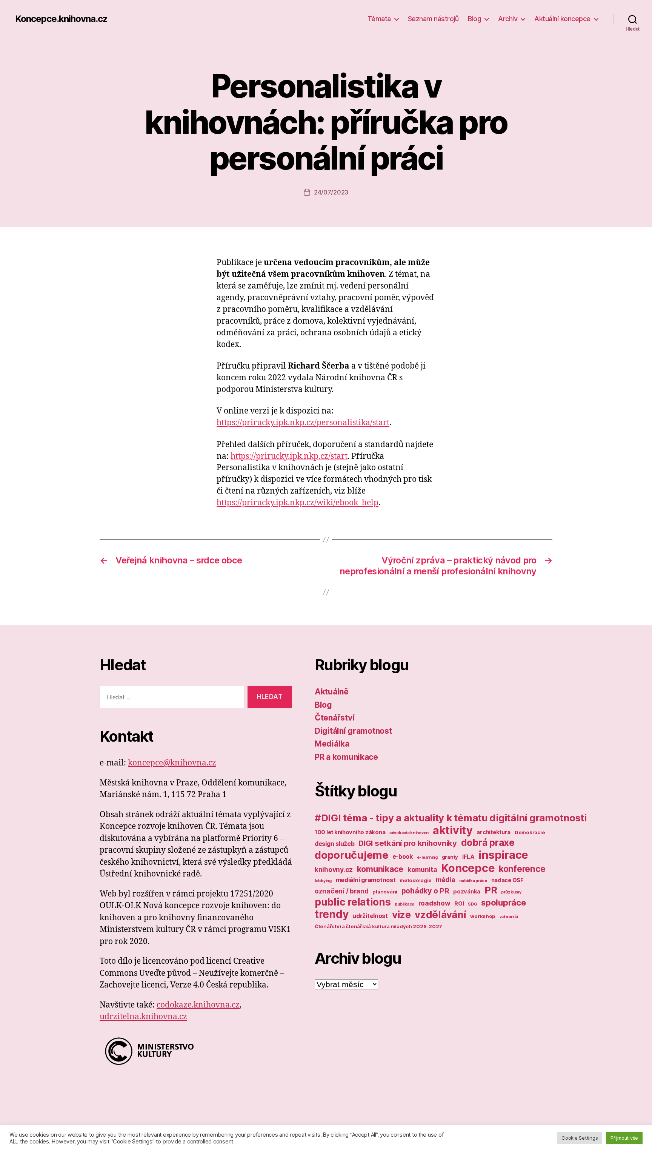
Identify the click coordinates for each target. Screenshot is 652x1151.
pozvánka (466, 891)
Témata (379, 19)
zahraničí (509, 916)
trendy (331, 914)
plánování (384, 892)
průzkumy (511, 892)
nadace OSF (507, 880)
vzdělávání (440, 914)
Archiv (507, 19)
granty (450, 857)
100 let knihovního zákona (350, 832)
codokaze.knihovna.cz (198, 1005)
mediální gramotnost (366, 880)
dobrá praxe (488, 842)
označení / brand (342, 891)
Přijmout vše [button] (624, 1138)
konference (522, 869)
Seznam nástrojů (433, 19)
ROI (459, 903)
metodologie (416, 880)
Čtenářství (334, 717)
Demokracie (530, 832)
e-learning (427, 857)
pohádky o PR (425, 890)
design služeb (335, 843)
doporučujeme (351, 855)
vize (401, 914)
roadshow (434, 903)
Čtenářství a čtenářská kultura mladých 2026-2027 (378, 926)
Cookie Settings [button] (579, 1138)
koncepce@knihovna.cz (172, 763)
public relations (353, 902)
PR (490, 890)
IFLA (468, 856)
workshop (482, 916)
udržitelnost (370, 916)
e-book (402, 856)
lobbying (323, 880)
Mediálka (332, 743)
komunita (422, 869)
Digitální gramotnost (353, 731)
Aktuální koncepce (562, 19)
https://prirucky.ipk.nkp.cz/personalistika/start (303, 423)
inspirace (503, 854)
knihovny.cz (334, 869)
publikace (404, 904)
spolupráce (503, 902)
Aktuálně (332, 691)
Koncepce (468, 868)
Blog (474, 19)
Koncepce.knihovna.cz (61, 18)
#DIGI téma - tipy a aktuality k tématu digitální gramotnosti (451, 818)
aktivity (453, 830)
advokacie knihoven (409, 832)
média (445, 880)
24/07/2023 (331, 192)
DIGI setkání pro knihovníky (407, 843)
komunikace (380, 869)
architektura (494, 832)
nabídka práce (473, 880)
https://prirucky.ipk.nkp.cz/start (289, 456)
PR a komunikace (346, 757)
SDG (472, 904)
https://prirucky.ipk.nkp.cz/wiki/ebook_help (297, 503)
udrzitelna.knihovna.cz (143, 1017)
